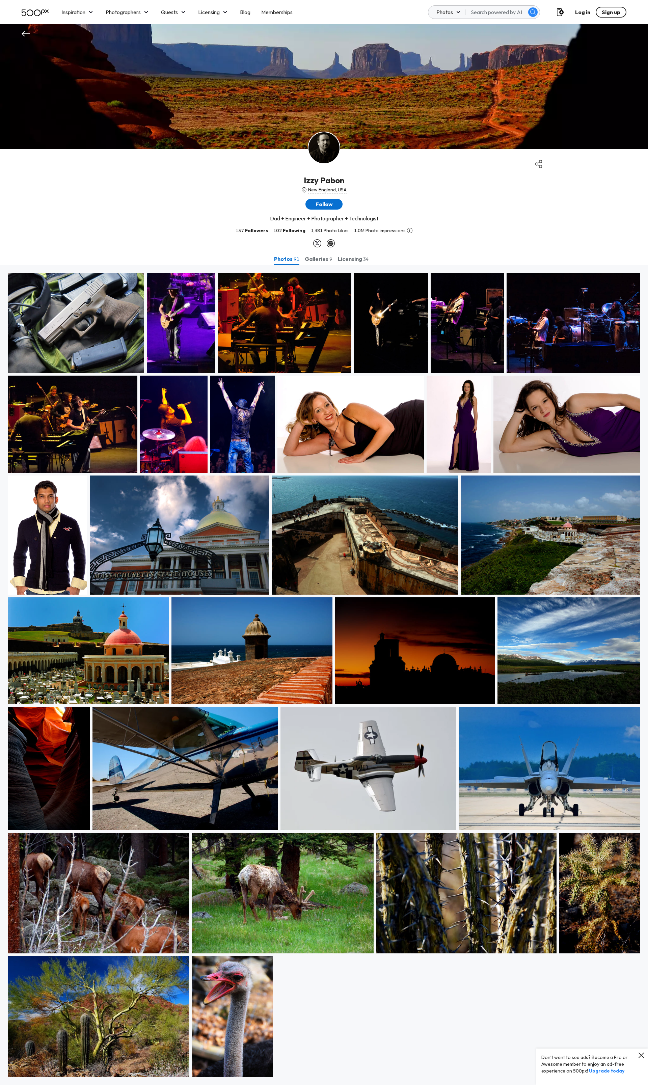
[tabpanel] (324, 675)
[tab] (286, 259)
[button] (533, 12)
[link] (76, 323)
